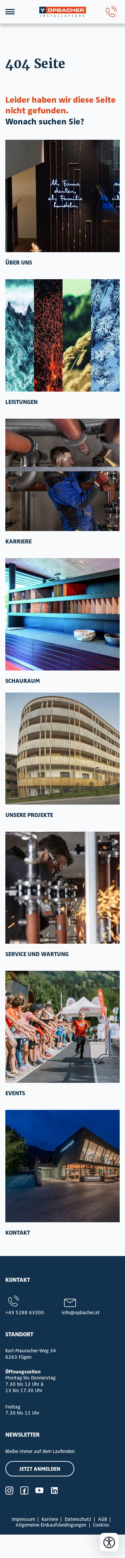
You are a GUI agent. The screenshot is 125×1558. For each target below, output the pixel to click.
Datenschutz (78, 1519)
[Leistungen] (62, 335)
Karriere (50, 1519)
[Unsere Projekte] (62, 749)
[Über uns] (62, 196)
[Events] (62, 1027)
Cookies (101, 1525)
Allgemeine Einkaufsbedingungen (51, 1525)
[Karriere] (62, 475)
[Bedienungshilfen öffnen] (109, 1542)
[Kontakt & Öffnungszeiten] (62, 1166)
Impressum (23, 1519)
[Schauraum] (62, 614)
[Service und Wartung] (62, 888)
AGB (102, 1519)
